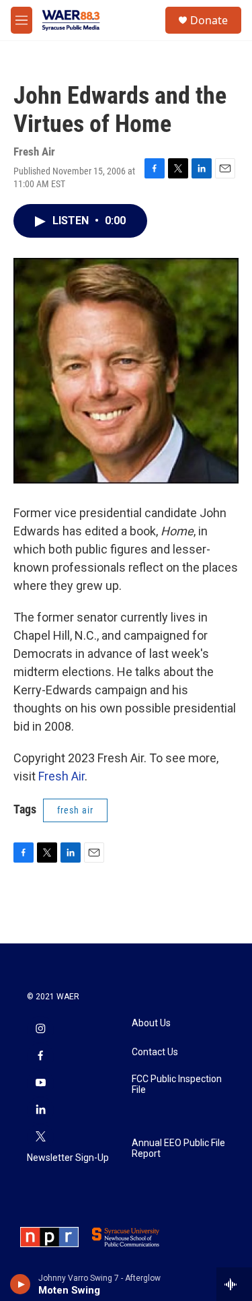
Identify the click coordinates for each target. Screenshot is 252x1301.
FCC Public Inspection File (177, 1084)
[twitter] (40, 1137)
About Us (151, 1023)
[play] (20, 1284)
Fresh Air (61, 776)
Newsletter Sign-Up (68, 1158)
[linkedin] (40, 1110)
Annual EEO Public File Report (178, 1148)
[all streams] (234, 1284)
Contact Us (155, 1052)
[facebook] (40, 1056)
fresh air (75, 810)
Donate (209, 20)
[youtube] (40, 1083)
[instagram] (40, 1029)
